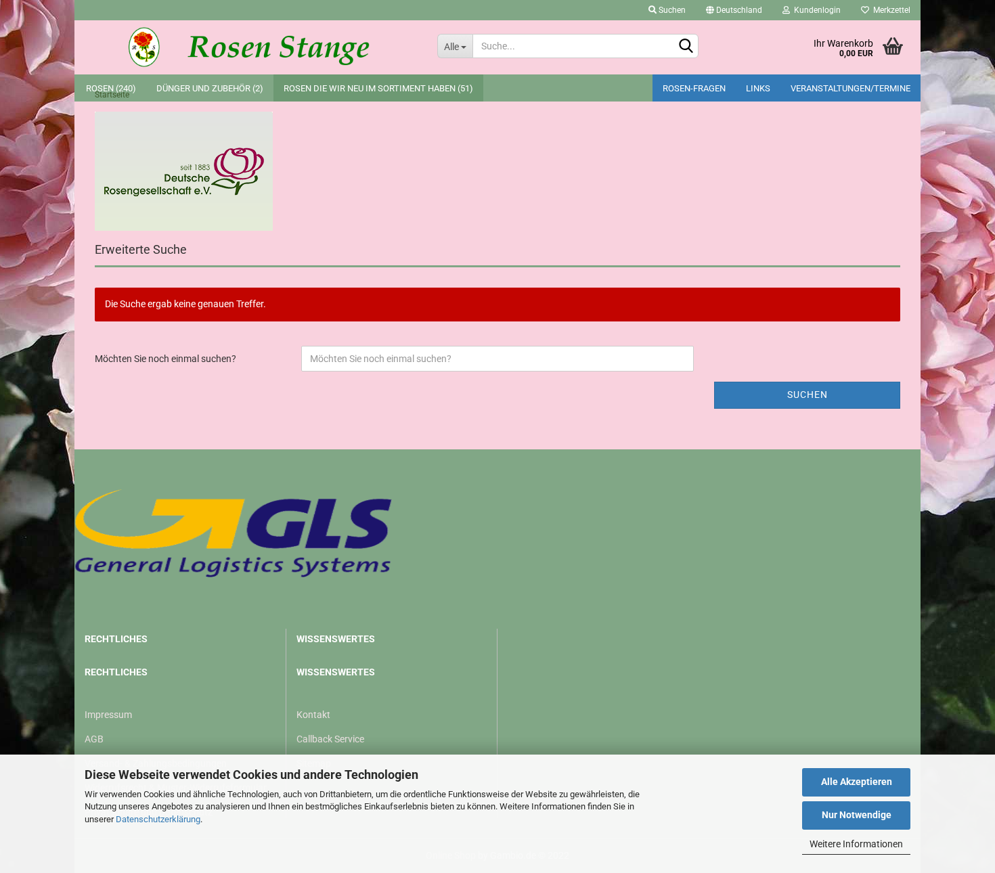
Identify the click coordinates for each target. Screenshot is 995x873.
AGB (94, 739)
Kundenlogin (815, 10)
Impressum (108, 714)
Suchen (671, 10)
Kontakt (313, 714)
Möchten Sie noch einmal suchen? (165, 358)
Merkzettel (889, 10)
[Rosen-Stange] (251, 47)
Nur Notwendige (856, 814)
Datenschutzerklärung (158, 819)
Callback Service (330, 739)
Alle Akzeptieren (856, 781)
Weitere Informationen (856, 843)
